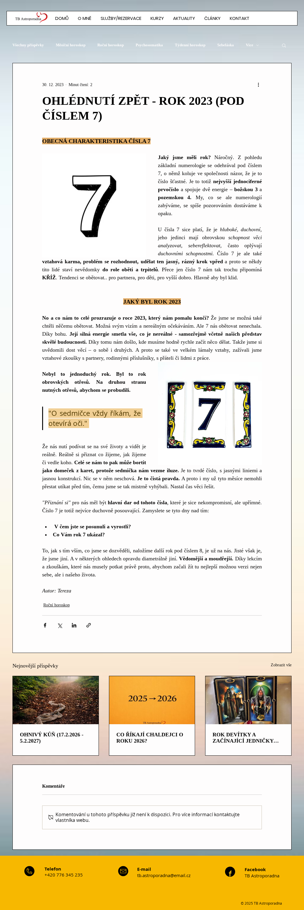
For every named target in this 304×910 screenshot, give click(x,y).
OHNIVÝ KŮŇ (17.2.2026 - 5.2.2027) (51, 738)
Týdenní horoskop (190, 45)
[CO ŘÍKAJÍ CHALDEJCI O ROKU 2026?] (152, 700)
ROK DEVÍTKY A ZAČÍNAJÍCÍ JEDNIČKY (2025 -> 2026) (243, 738)
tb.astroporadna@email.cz (164, 875)
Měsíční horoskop (71, 45)
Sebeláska (225, 45)
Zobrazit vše (281, 665)
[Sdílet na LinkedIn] (74, 625)
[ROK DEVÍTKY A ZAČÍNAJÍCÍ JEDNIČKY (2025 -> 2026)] (248, 700)
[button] (212, 18)
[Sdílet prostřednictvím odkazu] (88, 625)
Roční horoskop (110, 45)
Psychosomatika (149, 45)
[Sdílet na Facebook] (45, 625)
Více (249, 45)
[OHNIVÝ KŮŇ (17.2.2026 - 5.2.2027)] (56, 700)
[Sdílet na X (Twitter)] (59, 625)
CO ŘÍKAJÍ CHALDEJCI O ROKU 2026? (149, 738)
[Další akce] (258, 84)
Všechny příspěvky (28, 45)
